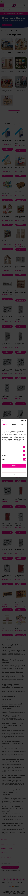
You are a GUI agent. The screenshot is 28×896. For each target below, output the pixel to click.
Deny (14, 474)
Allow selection (14, 469)
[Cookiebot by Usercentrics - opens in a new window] (20, 420)
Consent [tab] (5, 424)
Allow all (14, 465)
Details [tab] (14, 424)
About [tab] (22, 424)
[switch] (24, 451)
